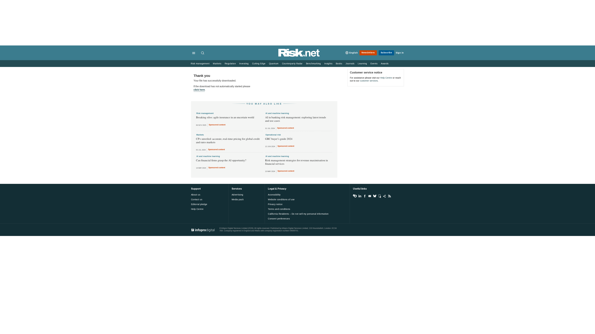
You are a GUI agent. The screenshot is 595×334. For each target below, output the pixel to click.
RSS (389, 196)
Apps (379, 196)
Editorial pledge (199, 204)
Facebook (365, 196)
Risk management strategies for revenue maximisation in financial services (296, 161)
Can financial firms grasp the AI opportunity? (221, 160)
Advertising (237, 194)
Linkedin (360, 196)
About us (195, 194)
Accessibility (274, 194)
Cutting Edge (259, 63)
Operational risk (273, 134)
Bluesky (375, 196)
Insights (328, 63)
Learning (362, 63)
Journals (350, 63)
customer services (369, 80)
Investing (244, 63)
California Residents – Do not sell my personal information (298, 213)
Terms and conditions (279, 209)
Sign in (400, 52)
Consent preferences (279, 218)
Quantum (274, 63)
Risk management (200, 63)
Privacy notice (275, 204)
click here (199, 90)
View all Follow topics (355, 196)
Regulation (230, 63)
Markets (217, 63)
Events (373, 63)
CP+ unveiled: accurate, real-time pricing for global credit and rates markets (228, 140)
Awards (384, 63)
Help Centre (386, 77)
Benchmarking (313, 63)
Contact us (196, 199)
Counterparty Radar (292, 63)
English (353, 52)
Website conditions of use (281, 199)
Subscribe (386, 52)
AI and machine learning (277, 113)
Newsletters (368, 52)
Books (339, 63)
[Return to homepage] (299, 56)
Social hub (384, 196)
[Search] (202, 53)
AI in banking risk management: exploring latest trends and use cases (295, 119)
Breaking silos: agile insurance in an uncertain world (225, 117)
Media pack (238, 199)
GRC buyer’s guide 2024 (278, 138)
